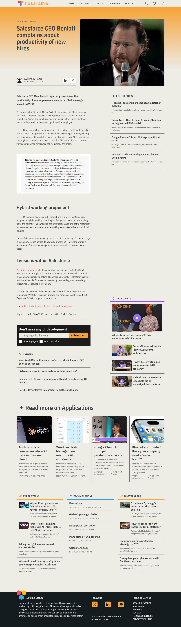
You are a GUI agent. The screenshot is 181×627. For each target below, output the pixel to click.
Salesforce (73, 314)
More (128, 3)
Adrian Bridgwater (137, 477)
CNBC (32, 112)
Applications (30, 21)
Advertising (139, 606)
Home (71, 3)
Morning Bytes (30, 341)
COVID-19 (38, 314)
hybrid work (50, 314)
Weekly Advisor (52, 341)
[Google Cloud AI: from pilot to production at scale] (109, 429)
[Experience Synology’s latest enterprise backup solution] (125, 510)
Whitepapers (132, 496)
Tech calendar (83, 496)
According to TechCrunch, (29, 269)
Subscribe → (79, 335)
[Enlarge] (87, 161)
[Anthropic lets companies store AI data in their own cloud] (34, 429)
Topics (98, 3)
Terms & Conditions (143, 616)
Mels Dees (23, 476)
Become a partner (142, 603)
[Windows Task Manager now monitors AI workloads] (71, 429)
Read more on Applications (59, 407)
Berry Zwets (62, 476)
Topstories (84, 3)
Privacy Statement (142, 619)
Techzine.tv (123, 298)
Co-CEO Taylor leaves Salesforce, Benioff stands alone (47, 306)
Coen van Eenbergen (99, 473)
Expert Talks (31, 496)
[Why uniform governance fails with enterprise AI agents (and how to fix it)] (24, 510)
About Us (137, 609)
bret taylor (28, 314)
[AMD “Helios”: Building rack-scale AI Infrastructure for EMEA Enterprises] (24, 530)
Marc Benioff (61, 314)
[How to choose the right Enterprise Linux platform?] (125, 528)
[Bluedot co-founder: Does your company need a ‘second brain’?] (147, 429)
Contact (137, 612)
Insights (113, 3)
